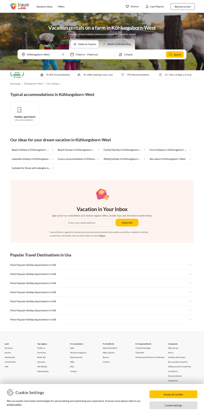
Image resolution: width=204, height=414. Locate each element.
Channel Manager (143, 348)
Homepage (15, 83)
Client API (139, 352)
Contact (73, 371)
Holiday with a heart (176, 357)
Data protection (175, 376)
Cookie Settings (173, 405)
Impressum (173, 380)
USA (6, 366)
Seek (72, 348)
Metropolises (43, 371)
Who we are (173, 348)
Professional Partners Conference (149, 357)
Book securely (76, 357)
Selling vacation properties (179, 366)
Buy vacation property (177, 362)
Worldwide (42, 366)
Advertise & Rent (110, 348)
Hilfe (72, 362)
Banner (106, 357)
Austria (8, 352)
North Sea (41, 352)
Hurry (170, 352)
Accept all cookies (173, 394)
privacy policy (14, 404)
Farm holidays (53, 83)
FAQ (72, 366)
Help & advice (109, 352)
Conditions (173, 371)
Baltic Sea (41, 357)
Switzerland (10, 357)
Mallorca (41, 348)
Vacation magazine (78, 352)
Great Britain (10, 362)
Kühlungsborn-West (33, 83)
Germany (9, 348)
